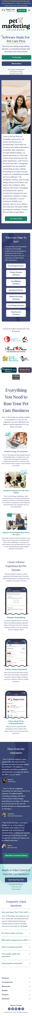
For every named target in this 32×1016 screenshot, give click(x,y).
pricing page (12, 926)
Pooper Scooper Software (16, 273)
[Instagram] (19, 1009)
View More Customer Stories (16, 855)
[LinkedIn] (22, 1009)
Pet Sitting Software (16, 266)
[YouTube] (12, 1009)
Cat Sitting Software (16, 305)
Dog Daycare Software (16, 313)
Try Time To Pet (16, 218)
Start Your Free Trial (16, 880)
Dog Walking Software (16, 282)
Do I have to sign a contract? (12, 933)
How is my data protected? (12, 947)
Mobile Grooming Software (16, 298)
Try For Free (16, 57)
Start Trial (21, 10)
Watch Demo (16, 63)
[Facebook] (16, 1009)
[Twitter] (9, 1009)
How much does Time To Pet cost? (15, 912)
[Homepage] (8, 10)
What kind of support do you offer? (15, 940)
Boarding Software (16, 290)
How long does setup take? (12, 963)
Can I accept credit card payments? (11, 955)
